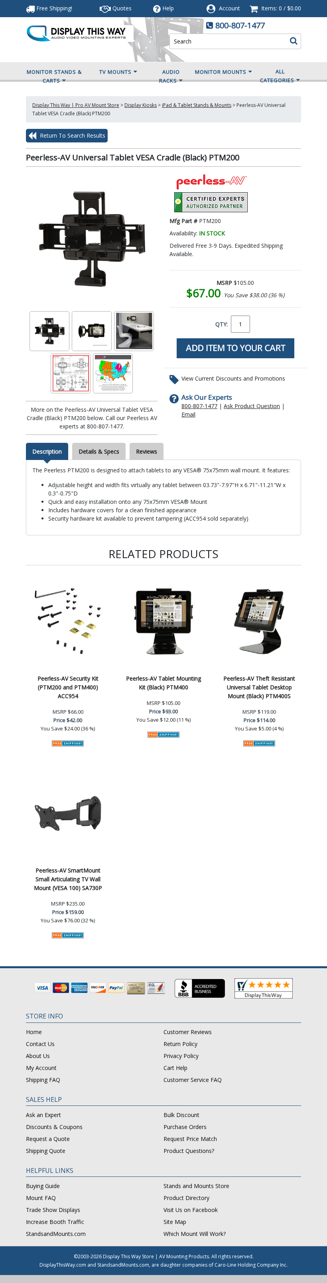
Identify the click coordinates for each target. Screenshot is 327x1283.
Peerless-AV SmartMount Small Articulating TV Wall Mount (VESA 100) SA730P (68, 879)
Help (168, 8)
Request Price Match (190, 1139)
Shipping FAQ (43, 1080)
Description (47, 451)
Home (34, 1032)
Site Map (175, 1222)
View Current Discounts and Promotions (233, 378)
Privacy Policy (181, 1056)
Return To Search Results (71, 135)
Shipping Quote (45, 1151)
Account (229, 8)
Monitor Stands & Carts (54, 76)
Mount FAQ (41, 1198)
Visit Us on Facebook (191, 1210)
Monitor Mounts (220, 71)
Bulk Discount (181, 1115)
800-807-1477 (240, 25)
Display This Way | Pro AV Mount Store (75, 105)
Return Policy (180, 1044)
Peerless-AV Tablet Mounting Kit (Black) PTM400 (163, 683)
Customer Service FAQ (193, 1080)
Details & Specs (99, 451)
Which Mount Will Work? (195, 1234)
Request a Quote (48, 1139)
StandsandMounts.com (56, 1234)
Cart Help (175, 1068)
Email (188, 414)
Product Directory (186, 1198)
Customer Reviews (188, 1032)
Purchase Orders (185, 1127)
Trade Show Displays (53, 1210)
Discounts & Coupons (54, 1127)
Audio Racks (169, 76)
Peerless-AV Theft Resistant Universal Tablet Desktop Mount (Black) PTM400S (259, 687)
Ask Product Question (252, 406)
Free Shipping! (53, 8)
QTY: (221, 324)
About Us (38, 1056)
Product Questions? (189, 1151)
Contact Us (40, 1044)
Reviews (146, 451)
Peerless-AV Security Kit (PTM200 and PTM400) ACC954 (67, 687)
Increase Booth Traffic (55, 1222)
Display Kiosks (140, 105)
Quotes (121, 8)
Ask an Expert (43, 1115)
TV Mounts (115, 71)
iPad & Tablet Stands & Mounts (196, 105)
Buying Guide (43, 1186)
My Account (41, 1068)
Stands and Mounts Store (196, 1186)
